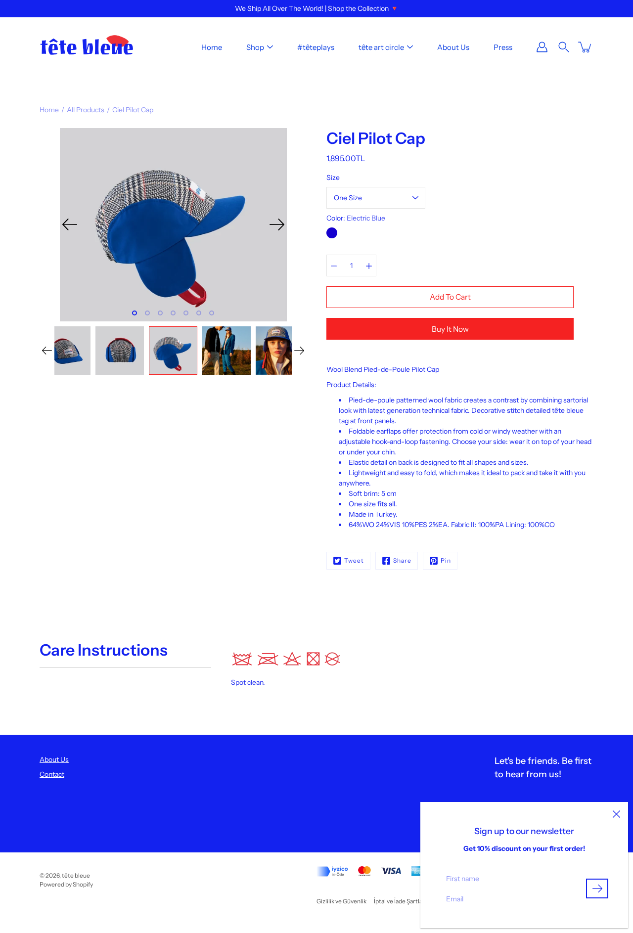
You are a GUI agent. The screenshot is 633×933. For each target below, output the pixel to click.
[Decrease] (333, 265)
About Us (453, 47)
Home (211, 47)
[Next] (277, 224)
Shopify (83, 884)
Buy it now (450, 329)
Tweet (354, 560)
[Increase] (369, 265)
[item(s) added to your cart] (585, 47)
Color (355, 218)
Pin (446, 560)
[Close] (616, 814)
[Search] (564, 47)
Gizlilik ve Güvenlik (341, 901)
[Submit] (597, 888)
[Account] (542, 47)
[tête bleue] (87, 47)
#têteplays (315, 47)
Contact (52, 774)
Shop (255, 47)
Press (503, 47)
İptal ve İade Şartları (400, 901)
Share (402, 560)
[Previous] (70, 224)
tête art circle (381, 47)
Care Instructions (104, 650)
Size (333, 177)
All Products (85, 109)
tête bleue (76, 875)
